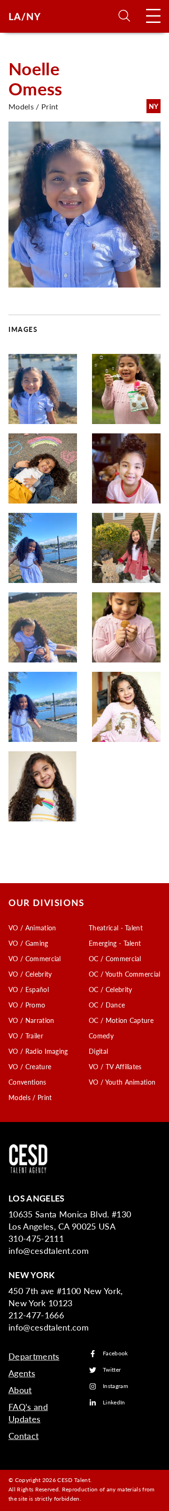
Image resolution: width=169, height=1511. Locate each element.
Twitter (112, 1370)
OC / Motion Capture (121, 1020)
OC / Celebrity (110, 989)
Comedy (101, 1035)
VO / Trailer (25, 1035)
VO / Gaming (28, 943)
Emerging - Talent (115, 943)
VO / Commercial (34, 958)
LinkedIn (114, 1402)
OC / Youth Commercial (125, 974)
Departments (34, 1356)
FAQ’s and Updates (28, 1413)
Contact (23, 1435)
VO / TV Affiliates (115, 1066)
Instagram (115, 1386)
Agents (21, 1373)
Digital (98, 1051)
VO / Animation (32, 927)
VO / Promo (26, 1004)
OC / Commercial (115, 958)
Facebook (115, 1353)
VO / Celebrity (30, 974)
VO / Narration (31, 1020)
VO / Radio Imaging (38, 1051)
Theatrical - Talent (116, 927)
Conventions (27, 1081)
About (20, 1390)
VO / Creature (29, 1066)
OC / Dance (107, 1004)
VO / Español (28, 989)
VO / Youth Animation (122, 1081)
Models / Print (30, 1097)
